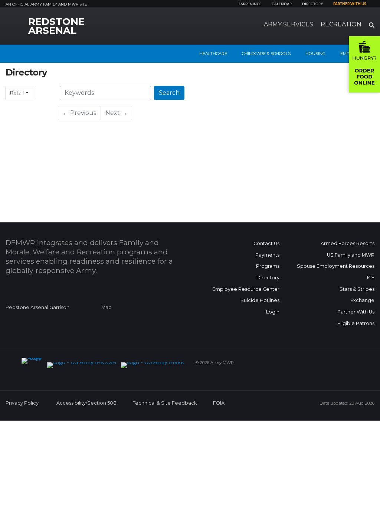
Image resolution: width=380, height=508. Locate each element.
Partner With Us (355, 312)
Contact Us (266, 243)
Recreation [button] (341, 24)
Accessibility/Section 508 (86, 403)
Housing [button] (315, 53)
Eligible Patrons (355, 323)
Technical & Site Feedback (165, 403)
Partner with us (349, 4)
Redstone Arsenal (56, 26)
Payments (267, 255)
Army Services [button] (288, 24)
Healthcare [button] (213, 53)
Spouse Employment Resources (335, 266)
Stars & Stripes (357, 289)
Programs (267, 266)
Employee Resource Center (245, 289)
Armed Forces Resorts (347, 243)
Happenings (249, 4)
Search (169, 92)
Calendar (282, 4)
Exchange (362, 300)
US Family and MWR (350, 255)
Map (106, 307)
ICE (370, 277)
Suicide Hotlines (259, 300)
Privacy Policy (22, 403)
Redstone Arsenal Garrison (37, 307)
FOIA (219, 403)
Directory (312, 4)
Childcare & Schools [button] (266, 53)
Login (272, 312)
